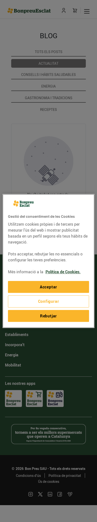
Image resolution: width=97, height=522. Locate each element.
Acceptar (48, 287)
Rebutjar (48, 316)
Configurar (48, 301)
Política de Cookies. (63, 272)
